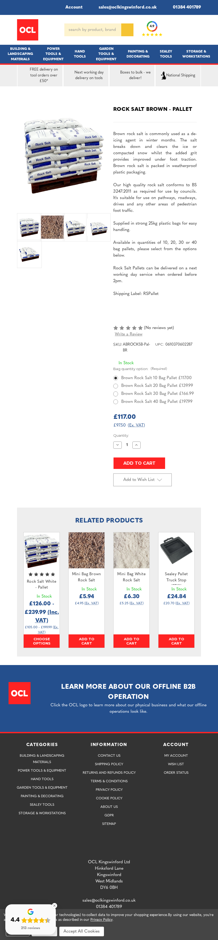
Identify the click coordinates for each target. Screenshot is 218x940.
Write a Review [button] (128, 334)
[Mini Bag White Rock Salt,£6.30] (131, 550)
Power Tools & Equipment (53, 54)
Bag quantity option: (140, 369)
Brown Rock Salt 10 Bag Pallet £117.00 (156, 378)
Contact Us (109, 755)
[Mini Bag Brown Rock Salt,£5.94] (86, 550)
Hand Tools (80, 54)
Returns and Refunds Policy (109, 773)
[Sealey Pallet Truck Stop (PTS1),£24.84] (176, 550)
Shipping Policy (109, 764)
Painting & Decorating (138, 54)
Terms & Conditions (109, 781)
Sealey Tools (166, 54)
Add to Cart (86, 641)
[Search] (127, 29)
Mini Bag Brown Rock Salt (86, 577)
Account (73, 7)
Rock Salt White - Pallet (41, 585)
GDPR (109, 815)
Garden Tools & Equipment (106, 54)
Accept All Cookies (82, 931)
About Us (109, 807)
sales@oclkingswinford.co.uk (128, 7)
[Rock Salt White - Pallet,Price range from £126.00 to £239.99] (42, 550)
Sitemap (109, 824)
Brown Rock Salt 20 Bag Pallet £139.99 (157, 386)
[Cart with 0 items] (199, 30)
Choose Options (42, 641)
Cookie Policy (109, 798)
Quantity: (121, 435)
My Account (176, 755)
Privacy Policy (109, 790)
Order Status (176, 773)
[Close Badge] (54, 905)
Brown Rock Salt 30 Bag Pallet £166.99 (157, 394)
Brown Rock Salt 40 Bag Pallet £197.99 (156, 402)
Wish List (176, 764)
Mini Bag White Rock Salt (131, 577)
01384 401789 (187, 7)
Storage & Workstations (196, 54)
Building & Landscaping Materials (20, 54)
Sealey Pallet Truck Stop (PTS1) (176, 580)
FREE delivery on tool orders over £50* (44, 75)
